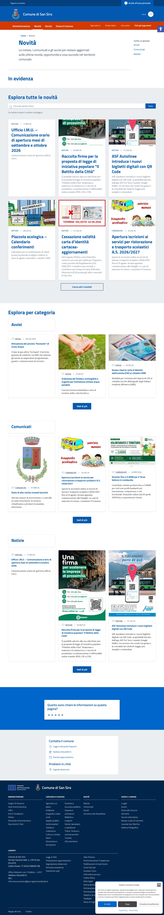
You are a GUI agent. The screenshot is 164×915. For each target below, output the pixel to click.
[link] (160, 29)
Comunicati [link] (139, 49)
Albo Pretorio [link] (89, 857)
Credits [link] (28, 911)
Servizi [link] (48, 26)
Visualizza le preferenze (149, 904)
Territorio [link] (125, 813)
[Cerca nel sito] (150, 14)
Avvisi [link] (137, 45)
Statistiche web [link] (52, 870)
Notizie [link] (137, 54)
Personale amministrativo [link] (19, 820)
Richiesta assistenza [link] (55, 867)
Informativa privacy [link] (92, 874)
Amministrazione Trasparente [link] (96, 860)
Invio (150, 106)
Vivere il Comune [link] (64, 26)
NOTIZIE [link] (65, 150)
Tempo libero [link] (110, 25)
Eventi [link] (124, 806)
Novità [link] (37, 26)
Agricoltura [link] (95, 25)
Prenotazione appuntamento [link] (58, 860)
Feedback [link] (88, 898)
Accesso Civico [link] (90, 870)
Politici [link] (11, 817)
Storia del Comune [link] (129, 810)
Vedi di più (82, 406)
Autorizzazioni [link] (52, 824)
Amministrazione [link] (21, 26)
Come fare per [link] (90, 867)
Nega (127, 904)
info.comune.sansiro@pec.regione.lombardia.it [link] (28, 881)
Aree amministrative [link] (17, 806)
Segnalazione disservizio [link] (56, 864)
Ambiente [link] (50, 810)
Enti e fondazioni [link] (15, 813)
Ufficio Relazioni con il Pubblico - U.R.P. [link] (25, 872)
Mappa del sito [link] (14, 911)
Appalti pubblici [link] (52, 820)
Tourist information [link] (129, 817)
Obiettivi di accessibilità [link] (94, 895)
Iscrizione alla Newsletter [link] (95, 813)
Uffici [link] (10, 810)
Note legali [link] (88, 881)
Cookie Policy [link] (123, 910)
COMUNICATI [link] (118, 230)
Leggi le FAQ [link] (51, 857)
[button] (159, 885)
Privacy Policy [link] (133, 910)
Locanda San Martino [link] (130, 824)
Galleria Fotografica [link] (129, 827)
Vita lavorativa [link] (71, 841)
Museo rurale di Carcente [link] (132, 820)
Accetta (107, 904)
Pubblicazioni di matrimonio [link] (96, 864)
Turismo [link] (68, 837)
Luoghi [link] (124, 803)
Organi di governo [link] (16, 803)
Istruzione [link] (125, 25)
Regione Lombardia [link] (18, 3)
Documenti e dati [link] (15, 824)
